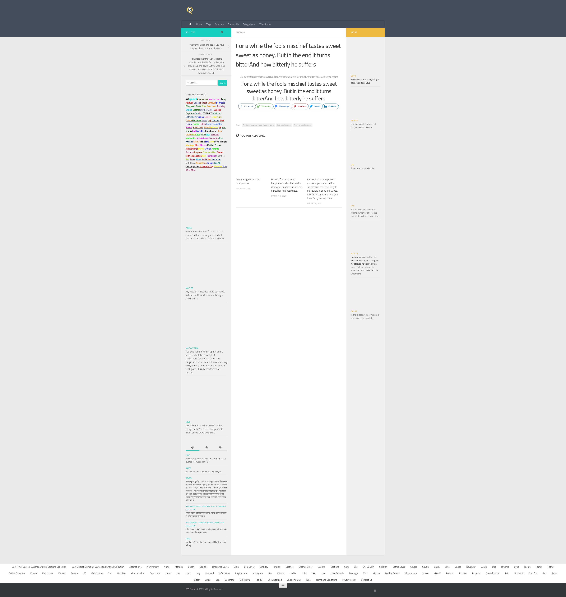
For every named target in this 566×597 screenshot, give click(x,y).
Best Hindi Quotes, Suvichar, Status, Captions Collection (39, 566)
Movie (353, 76)
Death (484, 566)
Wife (308, 579)
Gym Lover (155, 573)
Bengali (189, 478)
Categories (248, 24)
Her (198, 134)
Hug (208, 134)
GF (84, 573)
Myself (437, 573)
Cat (355, 566)
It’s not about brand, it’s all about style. (203, 471)
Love (188, 422)
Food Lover (47, 573)
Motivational (192, 348)
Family (196, 124)
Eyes (516, 566)
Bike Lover (249, 566)
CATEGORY (368, 566)
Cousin (425, 566)
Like (313, 573)
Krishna (280, 573)
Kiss (270, 573)
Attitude (189, 102)
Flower (33, 573)
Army (166, 566)
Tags (208, 24)
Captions (219, 24)
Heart (168, 573)
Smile (207, 579)
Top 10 (259, 579)
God (110, 573)
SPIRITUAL (191, 163)
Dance (458, 566)
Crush (437, 566)
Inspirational (241, 573)
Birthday (221, 106)
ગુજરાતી (193, 99)
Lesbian (293, 573)
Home (199, 24)
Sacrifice (220, 156)
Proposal (476, 573)
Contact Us (233, 24)
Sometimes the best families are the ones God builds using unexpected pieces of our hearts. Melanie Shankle (205, 235)
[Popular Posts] (206, 448)
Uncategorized (275, 579)
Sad (544, 573)
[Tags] (220, 448)
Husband (215, 134)
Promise (190, 152)
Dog (494, 566)
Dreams (505, 566)
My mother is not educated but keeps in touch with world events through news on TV (205, 295)
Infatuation (224, 573)
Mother (189, 288)
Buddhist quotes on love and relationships (258, 125)
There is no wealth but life (363, 168)
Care (346, 566)
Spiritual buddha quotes (302, 125)
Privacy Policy (349, 579)
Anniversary (153, 566)
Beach (197, 102)
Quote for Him (492, 573)
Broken (276, 566)
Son (218, 579)
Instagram (214, 138)
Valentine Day (206, 166)
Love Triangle (337, 573)
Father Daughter (17, 573)
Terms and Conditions (326, 579)
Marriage (190, 145)
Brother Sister (305, 566)
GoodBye (121, 573)
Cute (447, 566)
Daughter (470, 566)
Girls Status (97, 573)
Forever (62, 573)
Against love (135, 566)
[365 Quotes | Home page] (190, 10)
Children (383, 566)
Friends (74, 573)
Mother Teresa (392, 573)
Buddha (240, 32)
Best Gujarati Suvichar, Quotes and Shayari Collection (98, 566)
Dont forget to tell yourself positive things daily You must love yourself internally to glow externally (204, 429)
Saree (188, 468)
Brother (289, 566)
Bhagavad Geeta (220, 566)
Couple (413, 566)
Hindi (187, 573)
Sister (197, 579)
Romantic (519, 573)
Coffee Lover (399, 566)
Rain (352, 206)
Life (352, 165)
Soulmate (229, 579)
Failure (354, 311)
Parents (449, 573)
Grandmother (137, 573)
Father (551, 566)
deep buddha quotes (284, 125)
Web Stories (265, 24)
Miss (197, 145)
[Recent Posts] (192, 448)
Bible (236, 566)
